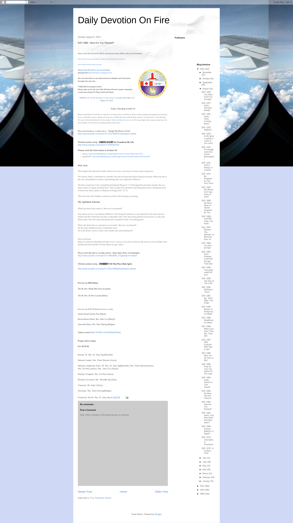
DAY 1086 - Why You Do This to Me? (207, 356)
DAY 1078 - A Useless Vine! (207, 450)
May (205, 466)
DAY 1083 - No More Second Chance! (207, 394)
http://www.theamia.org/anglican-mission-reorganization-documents (101, 59)
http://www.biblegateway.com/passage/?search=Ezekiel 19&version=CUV (116, 154)
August (206, 89)
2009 (202, 494)
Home (123, 491)
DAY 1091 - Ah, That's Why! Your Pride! (207, 299)
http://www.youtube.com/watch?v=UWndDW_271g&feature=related (107, 255)
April (205, 469)
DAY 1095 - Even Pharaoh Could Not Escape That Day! (207, 258)
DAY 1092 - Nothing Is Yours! (207, 289)
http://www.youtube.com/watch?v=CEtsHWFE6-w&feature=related (107, 134)
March (206, 473)
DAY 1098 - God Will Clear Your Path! (207, 220)
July (205, 458)
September (207, 82)
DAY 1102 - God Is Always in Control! (207, 166)
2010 (202, 490)
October (206, 79)
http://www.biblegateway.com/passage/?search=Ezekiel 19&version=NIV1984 (121, 156)
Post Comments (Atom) (100, 498)
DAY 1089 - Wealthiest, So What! (208, 320)
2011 (202, 486)
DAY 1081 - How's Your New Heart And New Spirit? (208, 418)
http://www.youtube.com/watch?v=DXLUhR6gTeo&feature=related (107, 269)
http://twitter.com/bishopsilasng (106, 332)
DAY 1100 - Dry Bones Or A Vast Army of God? (207, 192)
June (205, 462)
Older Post (161, 491)
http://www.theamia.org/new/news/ (90, 64)
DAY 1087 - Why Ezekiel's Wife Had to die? (207, 344)
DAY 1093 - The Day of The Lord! (208, 280)
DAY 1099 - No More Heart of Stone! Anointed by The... (207, 206)
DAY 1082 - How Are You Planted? (207, 405)
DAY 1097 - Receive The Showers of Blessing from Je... (208, 233)
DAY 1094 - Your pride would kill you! (207, 271)
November (207, 72)
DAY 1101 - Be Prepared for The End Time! (207, 178)
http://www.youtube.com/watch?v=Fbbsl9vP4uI (98, 145)
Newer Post (85, 491)
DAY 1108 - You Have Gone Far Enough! (207, 95)
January (206, 481)
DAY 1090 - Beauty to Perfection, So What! (208, 310)
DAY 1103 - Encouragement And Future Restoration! (208, 153)
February (207, 477)
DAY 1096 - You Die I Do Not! (207, 245)
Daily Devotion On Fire (124, 20)
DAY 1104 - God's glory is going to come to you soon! (208, 138)
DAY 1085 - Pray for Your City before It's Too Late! (207, 369)
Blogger (158, 514)
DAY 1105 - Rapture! (207, 128)
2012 (202, 69)
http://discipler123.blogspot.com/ (100, 73)
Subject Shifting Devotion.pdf (122, 120)
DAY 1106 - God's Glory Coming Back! (207, 119)
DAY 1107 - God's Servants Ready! (207, 106)
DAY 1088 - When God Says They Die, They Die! (208, 331)
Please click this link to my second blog (94, 70)
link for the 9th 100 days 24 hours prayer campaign (103, 98)
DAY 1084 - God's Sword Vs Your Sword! (207, 382)
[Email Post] (127, 397)
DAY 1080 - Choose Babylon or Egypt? (207, 430)
